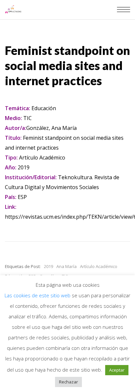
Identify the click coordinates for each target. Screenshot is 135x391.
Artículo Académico (98, 266)
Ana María (66, 266)
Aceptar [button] (117, 370)
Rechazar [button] (68, 382)
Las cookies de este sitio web (38, 295)
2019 (48, 266)
